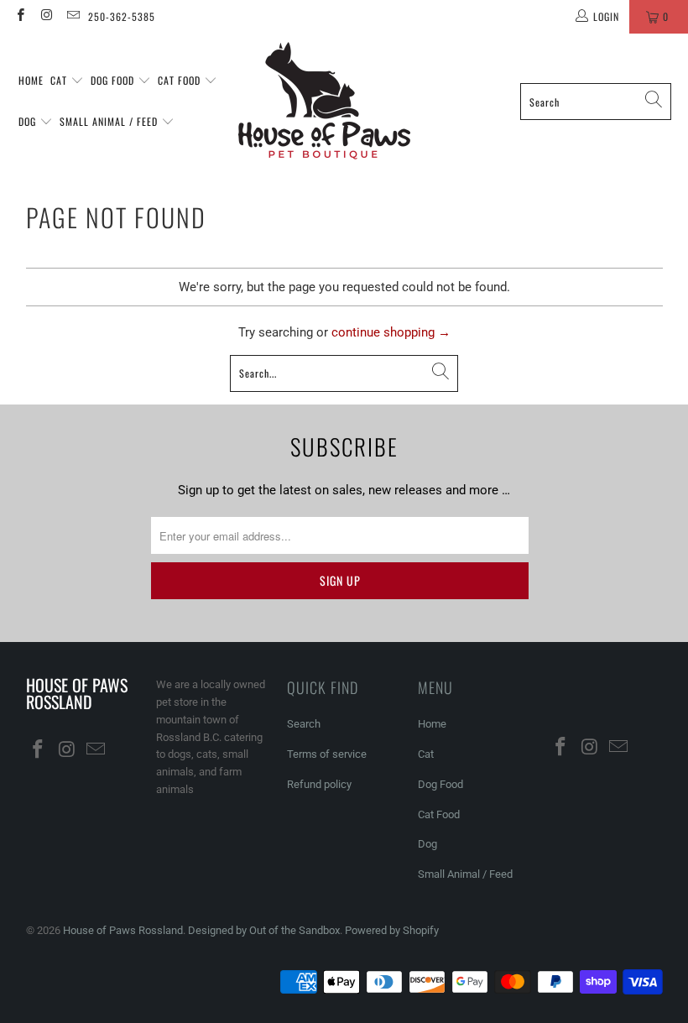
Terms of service (327, 754)
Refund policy (319, 784)
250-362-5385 (121, 16)
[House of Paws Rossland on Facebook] (20, 17)
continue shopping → (391, 332)
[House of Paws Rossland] (324, 101)
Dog (28, 121)
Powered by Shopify (392, 930)
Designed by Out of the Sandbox (264, 930)
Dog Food (114, 80)
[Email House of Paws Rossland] (72, 17)
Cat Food (181, 80)
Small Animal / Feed (110, 121)
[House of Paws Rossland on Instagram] (46, 17)
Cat (60, 80)
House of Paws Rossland (123, 930)
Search (304, 724)
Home (31, 80)
